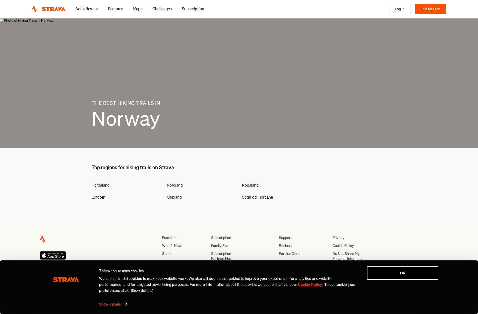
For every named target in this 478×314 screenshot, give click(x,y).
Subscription (193, 8)
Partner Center (291, 253)
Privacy (338, 237)
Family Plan (220, 245)
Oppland (174, 197)
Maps (137, 8)
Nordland (175, 185)
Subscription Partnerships (221, 256)
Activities (83, 8)
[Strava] (48, 9)
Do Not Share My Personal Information (348, 256)
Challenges (162, 8)
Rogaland (250, 185)
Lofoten (98, 197)
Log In (400, 9)
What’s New (171, 245)
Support (285, 237)
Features (115, 8)
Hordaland (101, 185)
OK (402, 273)
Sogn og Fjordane (257, 197)
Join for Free (430, 9)
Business (286, 245)
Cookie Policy (343, 245)
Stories (167, 253)
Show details (110, 304)
